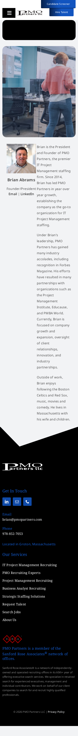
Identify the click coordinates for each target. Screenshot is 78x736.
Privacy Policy (56, 712)
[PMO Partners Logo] (29, 12)
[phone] (27, 501)
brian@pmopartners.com (22, 519)
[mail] (17, 501)
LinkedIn (27, 194)
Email (13, 194)
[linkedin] (6, 501)
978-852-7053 (12, 533)
